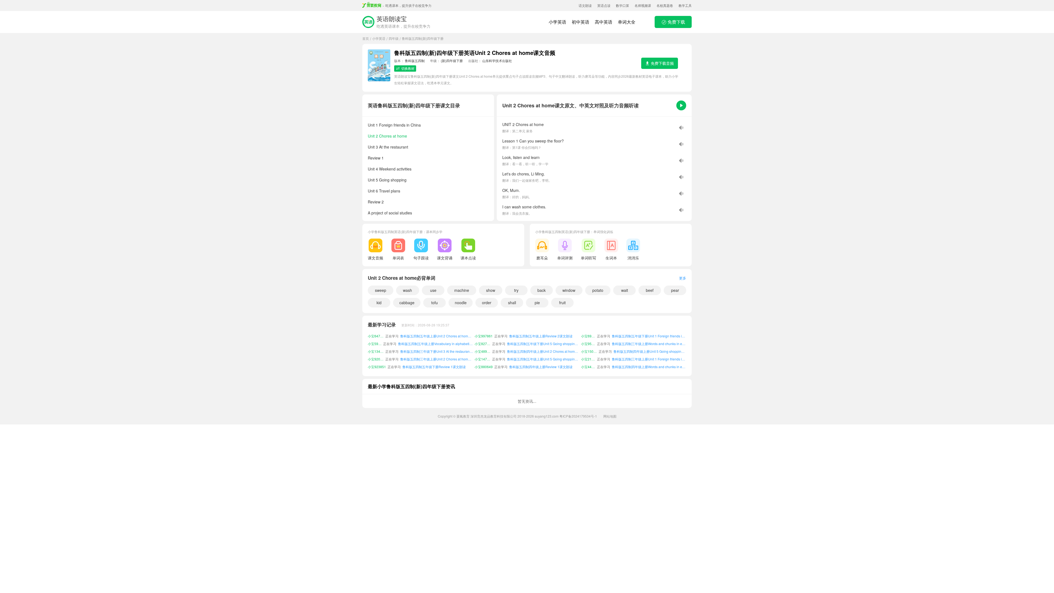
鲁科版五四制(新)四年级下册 (423, 38)
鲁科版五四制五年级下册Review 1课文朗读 (434, 359)
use (433, 290)
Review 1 (376, 158)
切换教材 (407, 68)
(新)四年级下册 (452, 60)
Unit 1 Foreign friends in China (394, 125)
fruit (562, 302)
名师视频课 (643, 5)
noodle (461, 302)
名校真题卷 (665, 5)
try (516, 290)
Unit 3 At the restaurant (388, 147)
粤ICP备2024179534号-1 (578, 416)
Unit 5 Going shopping (387, 180)
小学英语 (557, 22)
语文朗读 (585, 5)
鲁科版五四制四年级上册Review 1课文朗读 (541, 359)
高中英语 (603, 22)
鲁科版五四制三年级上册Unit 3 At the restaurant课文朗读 (436, 366)
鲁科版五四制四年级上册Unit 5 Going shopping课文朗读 (649, 343)
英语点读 (603, 5)
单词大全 (626, 22)
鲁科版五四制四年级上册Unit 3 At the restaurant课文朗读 (649, 366)
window (568, 290)
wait (624, 290)
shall (512, 302)
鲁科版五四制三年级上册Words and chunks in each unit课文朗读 (649, 336)
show (490, 290)
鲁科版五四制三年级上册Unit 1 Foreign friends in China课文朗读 (649, 351)
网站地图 (609, 416)
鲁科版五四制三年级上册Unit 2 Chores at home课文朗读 (436, 351)
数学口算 (622, 5)
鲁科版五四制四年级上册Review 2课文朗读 (541, 366)
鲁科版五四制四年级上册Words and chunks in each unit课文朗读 (649, 359)
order (486, 302)
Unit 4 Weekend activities (389, 169)
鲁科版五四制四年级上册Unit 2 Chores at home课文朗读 (543, 343)
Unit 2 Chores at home (387, 136)
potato (597, 290)
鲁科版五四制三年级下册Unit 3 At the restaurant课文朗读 (436, 343)
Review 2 (376, 202)
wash (407, 290)
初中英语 (580, 22)
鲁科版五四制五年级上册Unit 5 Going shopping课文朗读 (543, 351)
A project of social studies (390, 213)
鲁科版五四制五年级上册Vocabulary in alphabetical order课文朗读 (435, 336)
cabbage (406, 302)
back (541, 290)
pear (675, 290)
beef (650, 290)
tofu (434, 302)
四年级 (394, 38)
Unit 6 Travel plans (384, 191)
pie (537, 302)
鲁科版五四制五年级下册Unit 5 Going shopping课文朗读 (543, 336)
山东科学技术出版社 (497, 60)
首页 (365, 38)
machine (461, 290)
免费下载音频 (662, 63)
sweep (380, 290)
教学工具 (685, 5)
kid (379, 302)
